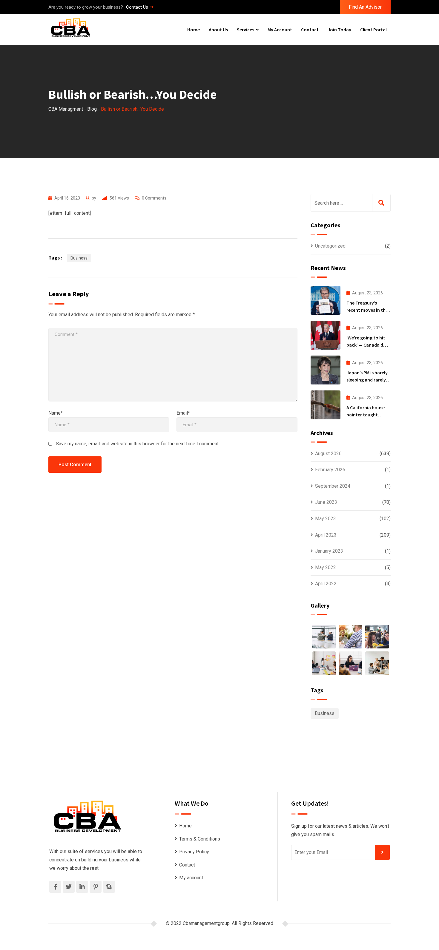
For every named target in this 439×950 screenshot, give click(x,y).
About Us (218, 30)
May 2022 (325, 567)
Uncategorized (330, 246)
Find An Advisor (365, 7)
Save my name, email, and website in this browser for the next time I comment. (138, 444)
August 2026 (328, 453)
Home (193, 30)
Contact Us (137, 7)
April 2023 (326, 535)
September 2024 (332, 486)
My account (280, 30)
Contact (310, 30)
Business (79, 258)
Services (245, 30)
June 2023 (326, 502)
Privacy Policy (194, 852)
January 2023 (329, 551)
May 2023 (325, 518)
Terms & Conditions (199, 839)
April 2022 (326, 583)
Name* (55, 413)
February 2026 (330, 469)
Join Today (339, 30)
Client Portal (373, 30)
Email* (183, 413)
